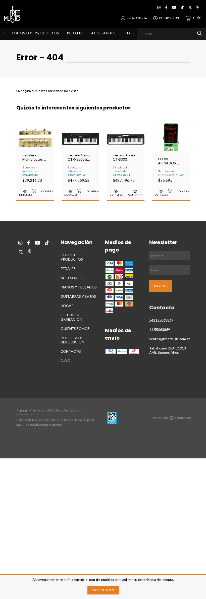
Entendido (103, 590)
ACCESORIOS (104, 33)
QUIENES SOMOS (75, 328)
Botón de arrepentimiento (44, 425)
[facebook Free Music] (166, 7)
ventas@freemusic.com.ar (169, 339)
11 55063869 (159, 329)
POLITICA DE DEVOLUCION (72, 340)
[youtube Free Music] (174, 7)
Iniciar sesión (169, 18)
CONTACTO (71, 351)
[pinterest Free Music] (197, 7)
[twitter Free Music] (190, 7)
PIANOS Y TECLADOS (79, 287)
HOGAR (67, 306)
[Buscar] (199, 33)
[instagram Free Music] (159, 7)
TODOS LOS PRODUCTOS (35, 33)
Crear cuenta (137, 18)
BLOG (65, 360)
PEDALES (75, 33)
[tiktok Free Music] (182, 7)
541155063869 (161, 320)
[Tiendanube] (172, 419)
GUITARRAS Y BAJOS (78, 296)
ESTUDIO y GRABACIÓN (71, 317)
